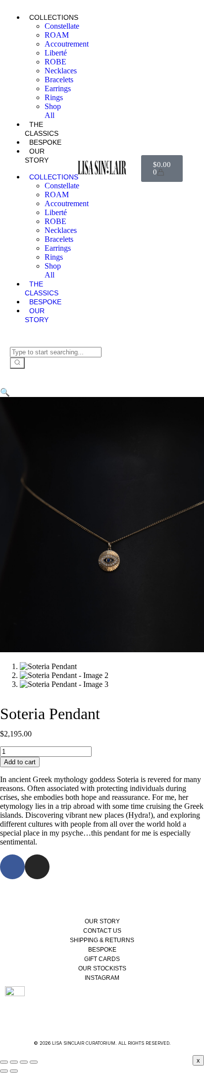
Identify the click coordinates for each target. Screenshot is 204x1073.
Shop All (53, 110)
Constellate (62, 26)
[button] (5, 392)
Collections (53, 17)
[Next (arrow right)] (14, 1071)
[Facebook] (12, 866)
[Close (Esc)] (34, 1062)
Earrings (58, 88)
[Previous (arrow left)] (4, 1071)
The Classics (41, 128)
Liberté (56, 53)
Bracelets (59, 79)
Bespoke (45, 142)
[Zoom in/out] (4, 1062)
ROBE (55, 61)
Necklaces (61, 70)
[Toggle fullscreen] (14, 1062)
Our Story (37, 155)
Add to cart (20, 762)
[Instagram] (37, 866)
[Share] (24, 1062)
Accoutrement (67, 44)
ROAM (57, 35)
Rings (54, 97)
